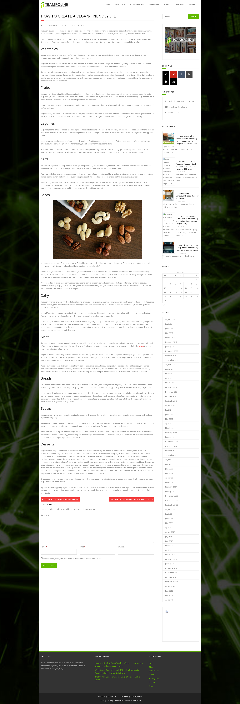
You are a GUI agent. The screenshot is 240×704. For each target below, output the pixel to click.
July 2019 (168, 537)
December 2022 (171, 496)
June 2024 (169, 414)
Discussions (154, 5)
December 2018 (171, 568)
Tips (150, 686)
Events (166, 5)
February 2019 (171, 559)
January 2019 (170, 564)
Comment (45, 515)
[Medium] (173, 81)
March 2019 (169, 555)
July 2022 (168, 514)
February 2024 (171, 432)
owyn (141, 346)
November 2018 (171, 573)
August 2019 (170, 532)
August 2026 (170, 319)
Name (44, 547)
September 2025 (171, 360)
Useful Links (120, 5)
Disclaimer (124, 696)
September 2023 (171, 455)
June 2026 (169, 328)
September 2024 (171, 401)
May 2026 (169, 333)
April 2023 (169, 478)
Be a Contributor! (137, 5)
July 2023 (168, 464)
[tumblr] (181, 74)
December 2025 (171, 351)
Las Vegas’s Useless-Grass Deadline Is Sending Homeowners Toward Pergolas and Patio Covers (186, 140)
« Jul (164, 304)
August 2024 (170, 405)
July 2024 (168, 410)
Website (121, 547)
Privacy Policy (137, 696)
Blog (82, 25)
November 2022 (171, 500)
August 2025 (170, 365)
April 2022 (169, 527)
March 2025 (169, 383)
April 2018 (169, 600)
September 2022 (171, 505)
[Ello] (165, 81)
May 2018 (169, 595)
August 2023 (170, 460)
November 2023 (171, 446)
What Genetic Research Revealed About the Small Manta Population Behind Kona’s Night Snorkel (186, 165)
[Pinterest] (173, 74)
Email (82, 547)
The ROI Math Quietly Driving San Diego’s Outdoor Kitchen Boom (187, 196)
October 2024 (170, 396)
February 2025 (171, 387)
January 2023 (170, 491)
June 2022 (169, 518)
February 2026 (171, 342)
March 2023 (169, 482)
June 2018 (169, 591)
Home (107, 5)
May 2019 (169, 546)
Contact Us (179, 5)
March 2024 (169, 428)
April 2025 (169, 378)
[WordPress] (189, 74)
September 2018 (171, 582)
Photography (154, 678)
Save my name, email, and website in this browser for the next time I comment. (73, 558)
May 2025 (169, 374)
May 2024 (169, 419)
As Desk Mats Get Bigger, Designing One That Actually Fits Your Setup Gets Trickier (187, 247)
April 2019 (169, 550)
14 (186, 288)
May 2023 (169, 473)
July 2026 (168, 324)
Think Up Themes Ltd (115, 700)
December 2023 (171, 441)
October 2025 (170, 356)
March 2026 (169, 337)
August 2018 (170, 586)
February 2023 (171, 487)
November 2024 (171, 392)
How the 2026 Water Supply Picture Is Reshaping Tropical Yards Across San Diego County (187, 220)
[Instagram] (165, 74)
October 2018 (170, 577)
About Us (192, 5)
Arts (150, 663)
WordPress (137, 700)
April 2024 (169, 423)
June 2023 (169, 469)
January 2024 (170, 437)
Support (152, 682)
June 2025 (169, 369)
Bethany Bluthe (51, 25)
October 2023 (170, 450)
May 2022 (169, 523)
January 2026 (170, 347)
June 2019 (169, 541)
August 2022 (170, 509)
